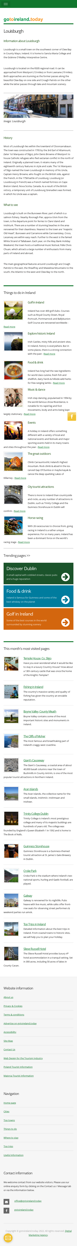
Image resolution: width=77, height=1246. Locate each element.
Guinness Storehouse (36, 846)
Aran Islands (30, 789)
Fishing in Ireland (33, 687)
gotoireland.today (23, 1209)
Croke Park (29, 871)
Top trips (8, 1146)
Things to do (10, 1128)
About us (8, 997)
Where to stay (11, 1137)
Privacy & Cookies (13, 1006)
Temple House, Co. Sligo (37, 658)
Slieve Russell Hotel (34, 949)
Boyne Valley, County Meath (39, 711)
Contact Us (9, 1049)
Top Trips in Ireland (34, 924)
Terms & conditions (14, 1014)
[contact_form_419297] (8, 1237)
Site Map (8, 1040)
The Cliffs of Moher (34, 736)
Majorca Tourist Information (19, 1075)
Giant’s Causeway (33, 760)
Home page (10, 1102)
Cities (6, 1111)
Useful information (13, 1155)
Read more (9, 326)
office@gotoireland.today (28, 1201)
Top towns (9, 1120)
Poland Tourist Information (18, 1066)
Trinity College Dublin (35, 814)
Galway (27, 895)
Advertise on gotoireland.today (20, 1023)
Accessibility (10, 1032)
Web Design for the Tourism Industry (23, 1058)
